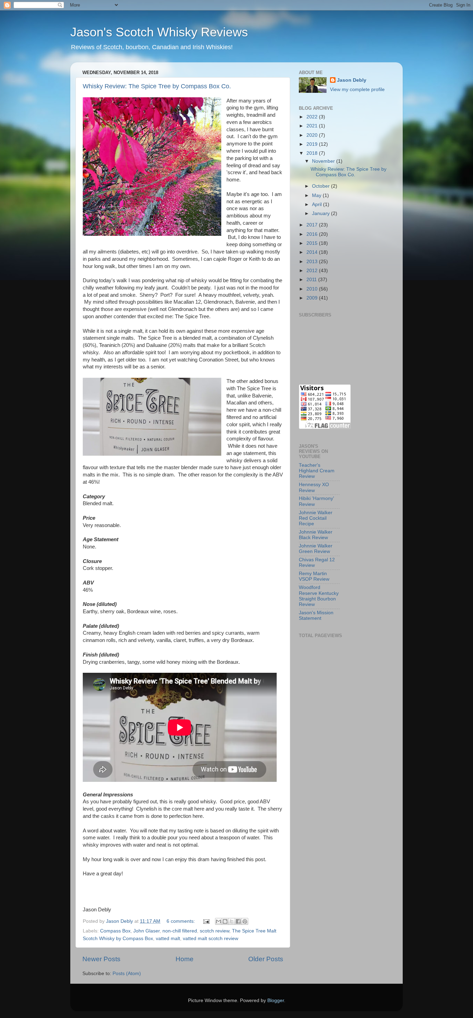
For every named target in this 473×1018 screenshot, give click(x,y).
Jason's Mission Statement (316, 615)
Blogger (275, 1000)
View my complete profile (357, 89)
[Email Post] (206, 921)
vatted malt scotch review (210, 938)
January (321, 213)
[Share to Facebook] (238, 921)
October (321, 186)
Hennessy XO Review (314, 487)
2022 (312, 116)
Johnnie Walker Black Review (315, 534)
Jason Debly (351, 80)
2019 (312, 144)
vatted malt (168, 938)
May (317, 195)
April (317, 204)
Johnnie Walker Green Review (315, 548)
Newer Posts (101, 959)
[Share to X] (231, 921)
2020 (312, 135)
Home (185, 959)
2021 (312, 125)
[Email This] (218, 921)
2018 (312, 153)
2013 (312, 261)
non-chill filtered (179, 931)
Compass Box (115, 931)
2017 (312, 224)
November (324, 161)
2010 (312, 289)
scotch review (214, 931)
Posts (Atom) (127, 973)
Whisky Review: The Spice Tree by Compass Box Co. (157, 86)
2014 (312, 252)
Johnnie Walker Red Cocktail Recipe (315, 518)
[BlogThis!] (225, 921)
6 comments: (181, 921)
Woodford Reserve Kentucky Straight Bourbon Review (319, 596)
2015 (312, 243)
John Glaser (146, 931)
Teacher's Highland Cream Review (316, 471)
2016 (312, 234)
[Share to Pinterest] (244, 921)
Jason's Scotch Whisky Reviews (159, 32)
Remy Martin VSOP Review (314, 576)
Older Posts (265, 959)
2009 (312, 298)
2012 (312, 270)
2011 (312, 279)
